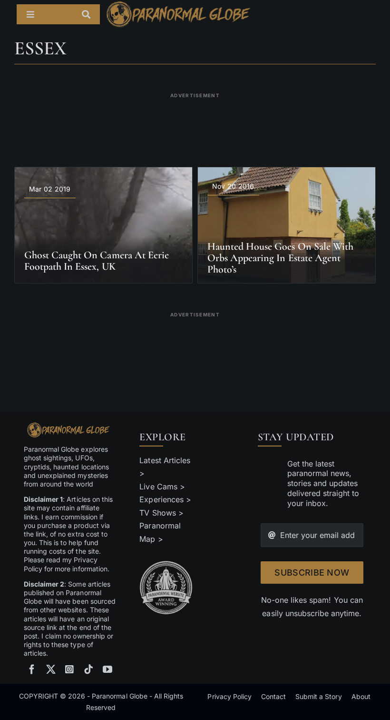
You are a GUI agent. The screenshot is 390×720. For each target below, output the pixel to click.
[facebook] (32, 669)
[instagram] (69, 669)
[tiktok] (88, 669)
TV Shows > (161, 512)
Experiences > (165, 499)
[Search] (91, 14)
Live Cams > (162, 486)
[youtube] (107, 669)
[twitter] (51, 669)
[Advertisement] (195, 123)
